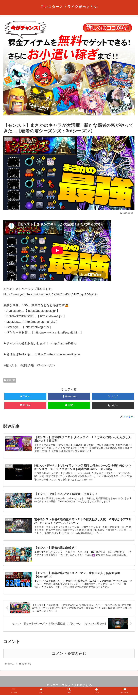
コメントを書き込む (69, 653)
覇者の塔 (11, 380)
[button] (128, 435)
